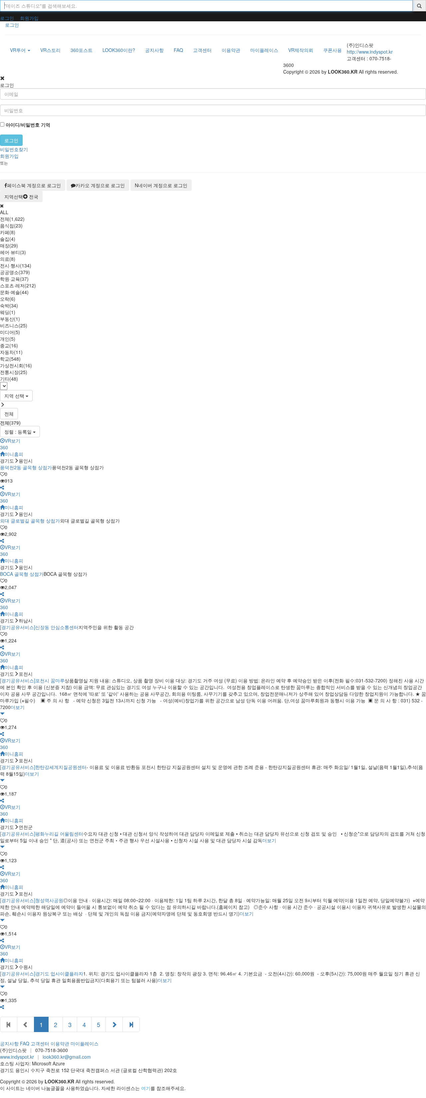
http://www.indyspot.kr (370, 51)
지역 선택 (15, 395)
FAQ (24, 1043)
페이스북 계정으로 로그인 (34, 185)
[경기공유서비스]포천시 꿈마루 (32, 680)
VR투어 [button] (18, 50)
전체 (9, 413)
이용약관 (60, 1043)
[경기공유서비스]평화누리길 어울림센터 (41, 833)
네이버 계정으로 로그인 (161, 185)
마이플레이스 (85, 1043)
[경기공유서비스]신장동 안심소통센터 (39, 627)
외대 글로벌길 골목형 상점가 (30, 520)
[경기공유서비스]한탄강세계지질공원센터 (43, 767)
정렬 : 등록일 (18, 431)
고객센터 (40, 1043)
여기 (145, 1088)
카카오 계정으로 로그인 (100, 185)
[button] (2, 487)
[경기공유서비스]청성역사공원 (31, 900)
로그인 (7, 18)
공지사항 (9, 1043)
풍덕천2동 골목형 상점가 (26, 467)
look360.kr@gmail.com (67, 1056)
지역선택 (21, 196)
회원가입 (29, 18)
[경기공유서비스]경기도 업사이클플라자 (41, 973)
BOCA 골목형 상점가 (22, 573)
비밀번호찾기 (14, 149)
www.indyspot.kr (17, 1056)
